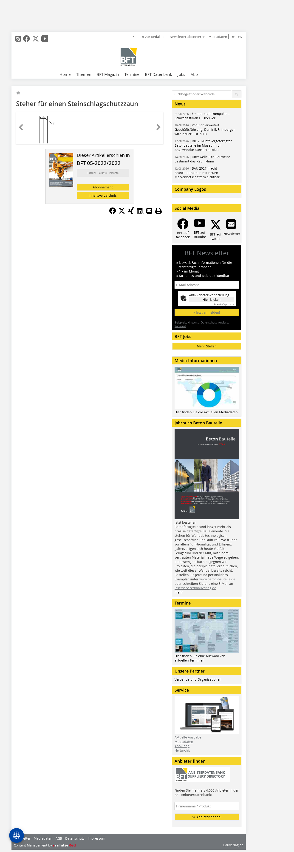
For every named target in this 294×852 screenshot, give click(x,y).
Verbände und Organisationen (198, 679)
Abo (194, 74)
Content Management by (33, 845)
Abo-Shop (182, 746)
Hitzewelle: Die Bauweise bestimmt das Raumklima (202, 159)
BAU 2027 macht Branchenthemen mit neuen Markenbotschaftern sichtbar (197, 172)
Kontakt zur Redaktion (150, 36)
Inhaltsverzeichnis (103, 195)
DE (233, 36)
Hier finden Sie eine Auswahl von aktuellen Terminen (200, 658)
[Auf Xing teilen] (131, 212)
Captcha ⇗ (224, 304)
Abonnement (103, 187)
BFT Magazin (108, 74)
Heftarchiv (182, 750)
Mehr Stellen (207, 346)
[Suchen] (236, 94)
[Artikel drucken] (158, 210)
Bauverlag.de (233, 845)
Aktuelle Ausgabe (188, 737)
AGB (59, 838)
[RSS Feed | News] (18, 38)
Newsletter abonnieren (187, 36)
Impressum (96, 838)
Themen (83, 74)
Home (65, 74)
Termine (131, 74)
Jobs (181, 74)
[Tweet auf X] (121, 212)
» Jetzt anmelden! (206, 312)
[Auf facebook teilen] (112, 212)
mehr (179, 592)
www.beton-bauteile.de (217, 579)
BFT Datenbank (158, 74)
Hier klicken (211, 299)
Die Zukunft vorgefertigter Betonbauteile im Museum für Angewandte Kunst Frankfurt (203, 145)
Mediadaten (218, 36)
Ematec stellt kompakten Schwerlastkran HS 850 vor (202, 115)
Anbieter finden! (208, 817)
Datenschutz (75, 838)
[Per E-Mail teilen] (149, 210)
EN (240, 36)
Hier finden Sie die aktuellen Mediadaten (206, 412)
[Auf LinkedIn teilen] (140, 212)
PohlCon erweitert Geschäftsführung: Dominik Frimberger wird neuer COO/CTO (205, 129)
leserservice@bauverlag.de (195, 588)
